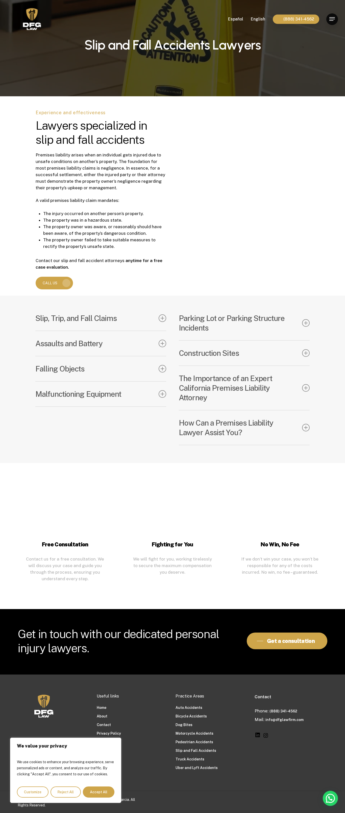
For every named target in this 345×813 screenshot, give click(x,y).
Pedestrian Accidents (194, 742)
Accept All (98, 792)
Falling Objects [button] (60, 368)
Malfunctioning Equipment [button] (78, 394)
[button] (332, 19)
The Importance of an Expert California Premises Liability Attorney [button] (225, 388)
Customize (32, 792)
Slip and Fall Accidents (196, 751)
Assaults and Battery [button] (69, 343)
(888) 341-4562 (283, 711)
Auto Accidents (189, 708)
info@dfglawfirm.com (284, 720)
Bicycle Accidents (191, 716)
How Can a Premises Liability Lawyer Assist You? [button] (226, 427)
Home (101, 708)
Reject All (65, 792)
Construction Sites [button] (209, 353)
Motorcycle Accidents (194, 733)
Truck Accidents (190, 759)
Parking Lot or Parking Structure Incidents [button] (232, 323)
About (102, 716)
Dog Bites (184, 725)
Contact (104, 725)
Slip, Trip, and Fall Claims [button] (76, 318)
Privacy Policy (109, 733)
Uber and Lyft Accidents (197, 768)
